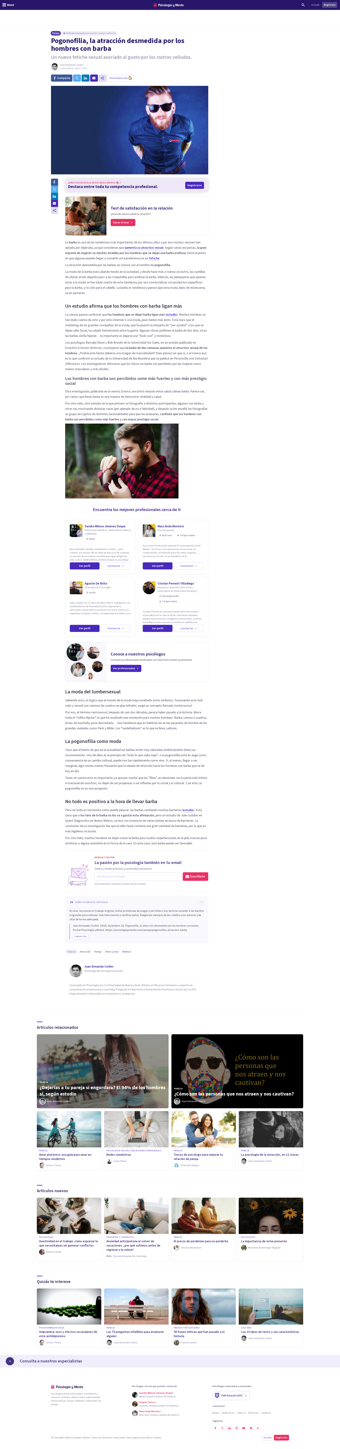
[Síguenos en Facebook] (215, 1428)
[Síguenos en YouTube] (243, 1428)
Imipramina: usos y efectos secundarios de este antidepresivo (68, 1334)
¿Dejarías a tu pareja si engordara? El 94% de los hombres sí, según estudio (102, 1090)
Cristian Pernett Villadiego (176, 583)
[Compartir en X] (54, 189)
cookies (157, 1437)
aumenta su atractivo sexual (143, 248)
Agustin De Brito (96, 583)
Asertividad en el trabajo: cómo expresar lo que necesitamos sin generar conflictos (68, 1243)
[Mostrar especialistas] (10, 1361)
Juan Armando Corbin (71, 65)
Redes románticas (118, 1155)
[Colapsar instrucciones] (202, 902)
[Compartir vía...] (54, 210)
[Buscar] (303, 4)
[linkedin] (85, 78)
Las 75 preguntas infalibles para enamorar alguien (135, 1334)
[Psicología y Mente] (169, 5)
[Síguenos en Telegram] (251, 1428)
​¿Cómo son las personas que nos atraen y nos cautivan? (234, 1094)
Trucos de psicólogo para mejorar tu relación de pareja (198, 1157)
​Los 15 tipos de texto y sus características (270, 1332)
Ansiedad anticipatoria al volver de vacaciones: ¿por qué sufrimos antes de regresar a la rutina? (133, 1245)
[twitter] (77, 78)
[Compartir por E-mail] (54, 203)
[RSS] (258, 1428)
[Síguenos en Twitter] (222, 1428)
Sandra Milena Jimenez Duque (105, 526)
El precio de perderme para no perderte (201, 1241)
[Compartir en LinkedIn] (54, 196)
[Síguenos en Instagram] (236, 1428)
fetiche (154, 258)
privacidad (144, 1437)
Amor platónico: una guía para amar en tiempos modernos (65, 1157)
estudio (171, 314)
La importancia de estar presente (264, 1241)
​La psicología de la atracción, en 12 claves (270, 1155)
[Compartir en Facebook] (54, 182)
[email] (94, 78)
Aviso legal (132, 1437)
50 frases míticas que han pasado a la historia (199, 1334)
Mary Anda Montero (171, 526)
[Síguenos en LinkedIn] (229, 1428)
